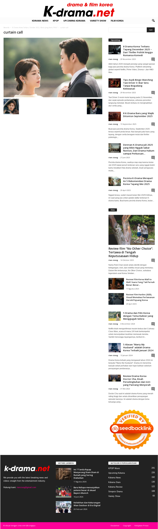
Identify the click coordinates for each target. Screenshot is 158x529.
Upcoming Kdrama (74, 20)
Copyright (127, 525)
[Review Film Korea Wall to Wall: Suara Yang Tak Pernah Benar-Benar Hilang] (116, 284)
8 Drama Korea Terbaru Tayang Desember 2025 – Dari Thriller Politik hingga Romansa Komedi (138, 51)
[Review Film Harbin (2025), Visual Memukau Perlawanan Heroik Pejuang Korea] (116, 299)
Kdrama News (40, 20)
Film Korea (117, 20)
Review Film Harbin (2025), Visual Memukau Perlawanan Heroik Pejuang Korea (140, 297)
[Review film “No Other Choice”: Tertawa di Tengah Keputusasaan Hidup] (131, 230)
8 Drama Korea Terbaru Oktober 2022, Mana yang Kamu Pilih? (34, 27)
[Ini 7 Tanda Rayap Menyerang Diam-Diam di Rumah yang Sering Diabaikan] (63, 474)
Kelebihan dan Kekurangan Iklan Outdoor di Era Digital (87, 504)
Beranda (6, 27)
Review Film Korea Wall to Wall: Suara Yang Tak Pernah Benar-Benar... (140, 282)
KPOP (56, 20)
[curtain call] (53, 67)
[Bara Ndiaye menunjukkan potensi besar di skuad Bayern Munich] (63, 492)
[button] (153, 20)
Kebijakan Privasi (141, 525)
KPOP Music (114, 468)
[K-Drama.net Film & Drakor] (79, 8)
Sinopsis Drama (115, 491)
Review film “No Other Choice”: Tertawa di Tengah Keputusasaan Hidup (130, 252)
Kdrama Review (115, 487)
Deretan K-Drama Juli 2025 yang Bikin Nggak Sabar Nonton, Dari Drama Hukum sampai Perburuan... (138, 149)
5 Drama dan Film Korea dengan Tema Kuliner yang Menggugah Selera (138, 315)
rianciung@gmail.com (26, 487)
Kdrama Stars (114, 482)
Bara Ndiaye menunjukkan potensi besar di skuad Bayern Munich (87, 490)
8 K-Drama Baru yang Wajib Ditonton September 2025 (138, 115)
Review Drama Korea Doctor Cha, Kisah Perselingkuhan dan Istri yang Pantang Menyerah (137, 380)
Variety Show (98, 20)
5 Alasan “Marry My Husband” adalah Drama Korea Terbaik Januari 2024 (138, 347)
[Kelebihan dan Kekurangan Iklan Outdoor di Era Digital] (63, 507)
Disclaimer (115, 525)
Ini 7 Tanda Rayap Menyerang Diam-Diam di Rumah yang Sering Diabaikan (86, 473)
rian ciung (113, 59)
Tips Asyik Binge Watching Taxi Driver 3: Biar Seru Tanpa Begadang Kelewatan (138, 84)
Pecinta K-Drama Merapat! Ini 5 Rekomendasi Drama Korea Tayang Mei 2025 (138, 181)
